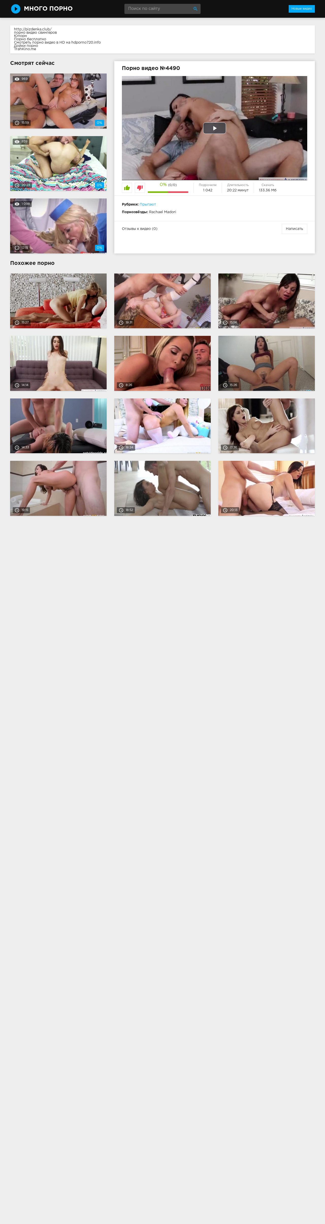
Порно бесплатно (30, 39)
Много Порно (48, 9)
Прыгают (148, 204)
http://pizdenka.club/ (33, 29)
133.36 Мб (268, 190)
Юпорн (20, 36)
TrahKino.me (25, 49)
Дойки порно (26, 45)
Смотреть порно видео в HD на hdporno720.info (57, 42)
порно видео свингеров (35, 32)
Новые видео (301, 8)
